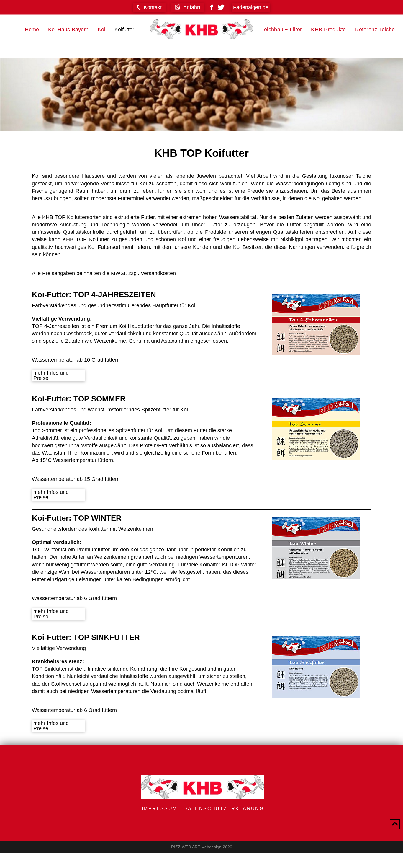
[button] (149, 7)
